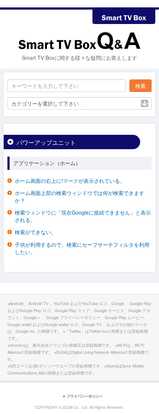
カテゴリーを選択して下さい (45, 103)
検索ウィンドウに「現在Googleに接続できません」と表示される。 (83, 216)
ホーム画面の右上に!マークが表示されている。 (70, 180)
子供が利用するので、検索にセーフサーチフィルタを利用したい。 (82, 248)
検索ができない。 (35, 232)
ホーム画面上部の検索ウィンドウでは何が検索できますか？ (79, 196)
